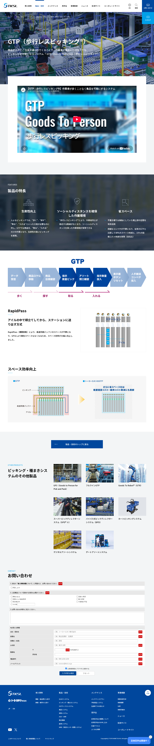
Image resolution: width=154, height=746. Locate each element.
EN (14, 708)
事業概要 (121, 692)
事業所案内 (121, 710)
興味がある (16, 596)
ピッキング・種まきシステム (68, 702)
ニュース (121, 716)
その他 (15, 604)
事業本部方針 (122, 699)
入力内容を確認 (68, 673)
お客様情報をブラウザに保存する (78, 669)
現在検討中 (16, 601)
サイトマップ (49, 739)
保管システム (63, 713)
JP (9, 708)
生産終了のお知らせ (97, 706)
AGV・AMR (62, 717)
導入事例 (39, 692)
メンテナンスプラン (97, 699)
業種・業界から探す (41, 702)
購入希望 (81, 599)
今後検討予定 (82, 601)
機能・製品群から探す (42, 699)
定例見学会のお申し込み (99, 722)
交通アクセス (95, 726)
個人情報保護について (33, 739)
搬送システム (63, 710)
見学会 (94, 712)
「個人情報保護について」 (25, 583)
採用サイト (122, 723)
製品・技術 (63, 692)
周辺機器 (62, 720)
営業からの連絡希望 (19, 599)
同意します (16, 587)
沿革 (119, 706)
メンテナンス (96, 692)
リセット (86, 673)
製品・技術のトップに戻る (77, 444)
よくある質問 (95, 729)
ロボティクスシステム (66, 706)
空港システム (63, 724)
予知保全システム (97, 702)
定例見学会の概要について (100, 719)
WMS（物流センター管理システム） (70, 727)
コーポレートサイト (126, 729)
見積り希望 (82, 596)
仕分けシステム (64, 699)
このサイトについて (14, 739)
